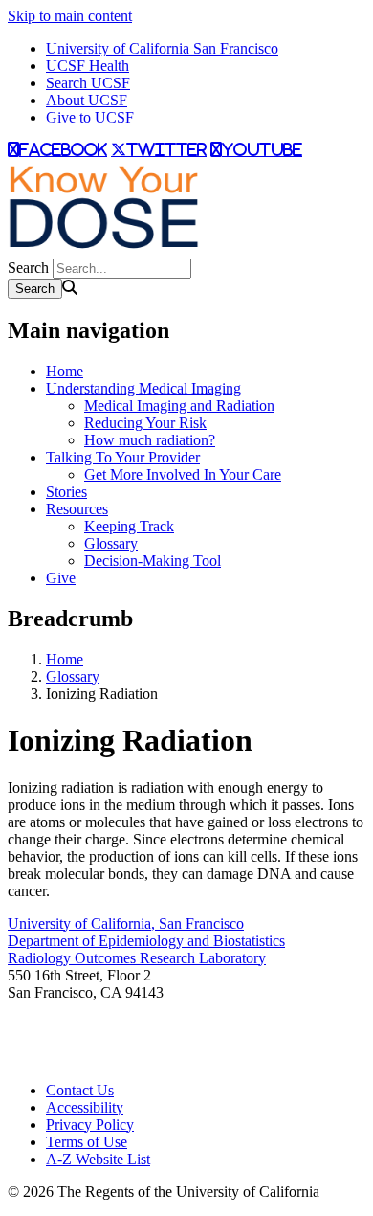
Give (61, 578)
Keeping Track (129, 526)
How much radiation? (149, 440)
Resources (77, 509)
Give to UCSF (90, 117)
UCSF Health (87, 65)
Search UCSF (88, 83)
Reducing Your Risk (145, 423)
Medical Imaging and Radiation (179, 405)
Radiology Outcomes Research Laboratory (137, 958)
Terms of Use (86, 1142)
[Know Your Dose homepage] (103, 249)
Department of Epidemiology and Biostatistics (146, 941)
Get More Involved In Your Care (182, 474)
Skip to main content (70, 16)
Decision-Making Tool (152, 560)
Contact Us (80, 1090)
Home (64, 371)
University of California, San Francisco (126, 923)
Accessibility (84, 1107)
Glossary (111, 543)
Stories (66, 492)
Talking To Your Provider (123, 457)
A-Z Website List (98, 1159)
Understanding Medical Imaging (143, 388)
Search (28, 267)
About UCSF (86, 100)
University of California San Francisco (162, 48)
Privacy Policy (90, 1124)
